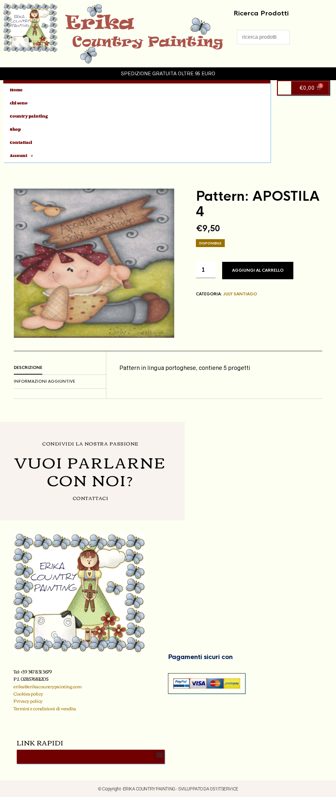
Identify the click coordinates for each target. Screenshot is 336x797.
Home (16, 90)
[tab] (60, 368)
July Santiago (240, 294)
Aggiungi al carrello (258, 270)
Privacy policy (28, 700)
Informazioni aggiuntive (44, 381)
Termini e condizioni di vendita (44, 708)
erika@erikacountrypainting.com (47, 686)
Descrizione (28, 367)
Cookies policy (28, 693)
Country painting (29, 116)
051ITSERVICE (224, 788)
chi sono (19, 103)
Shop (15, 129)
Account (18, 155)
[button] (159, 755)
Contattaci (21, 142)
